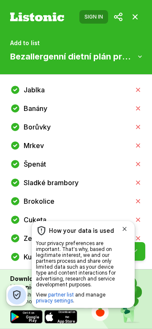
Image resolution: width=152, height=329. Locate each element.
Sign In (93, 16)
